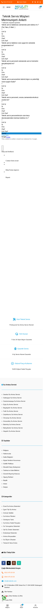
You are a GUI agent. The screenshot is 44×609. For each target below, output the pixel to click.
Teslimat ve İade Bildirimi (11, 470)
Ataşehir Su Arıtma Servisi (11, 431)
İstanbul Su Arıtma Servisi (11, 394)
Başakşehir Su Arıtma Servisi (12, 408)
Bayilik (5, 480)
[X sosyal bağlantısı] (35, 2)
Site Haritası (8, 591)
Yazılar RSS (8, 600)
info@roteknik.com (10, 581)
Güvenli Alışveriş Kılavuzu (11, 474)
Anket (5, 484)
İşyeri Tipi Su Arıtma (9, 509)
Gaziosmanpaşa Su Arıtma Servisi (14, 401)
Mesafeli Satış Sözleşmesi (11, 467)
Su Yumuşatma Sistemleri (11, 526)
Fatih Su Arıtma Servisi (10, 411)
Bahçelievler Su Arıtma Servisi (13, 428)
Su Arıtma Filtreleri (9, 516)
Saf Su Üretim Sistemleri (11, 529)
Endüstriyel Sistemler (10, 533)
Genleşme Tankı (8, 519)
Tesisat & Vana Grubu (10, 543)
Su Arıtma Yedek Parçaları (11, 523)
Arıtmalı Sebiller (8, 513)
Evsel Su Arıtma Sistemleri (11, 506)
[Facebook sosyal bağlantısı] (32, 2)
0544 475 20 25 (9, 577)
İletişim (5, 487)
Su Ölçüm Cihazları (9, 539)
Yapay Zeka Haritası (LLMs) (13, 596)
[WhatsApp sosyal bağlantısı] (40, 2)
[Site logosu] (21, 7)
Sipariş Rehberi (8, 477)
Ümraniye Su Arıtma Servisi (12, 418)
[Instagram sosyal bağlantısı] (38, 2)
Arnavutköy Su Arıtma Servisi (12, 421)
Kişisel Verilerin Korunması (11, 460)
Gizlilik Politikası (8, 463)
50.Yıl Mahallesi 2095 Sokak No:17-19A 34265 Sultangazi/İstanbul (23, 586)
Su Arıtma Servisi (9, 385)
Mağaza (5, 450)
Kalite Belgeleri (8, 457)
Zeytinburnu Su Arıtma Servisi (13, 414)
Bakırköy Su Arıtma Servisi (11, 424)
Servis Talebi (22, 2)
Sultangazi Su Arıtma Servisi (12, 398)
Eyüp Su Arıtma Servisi (10, 404)
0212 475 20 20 (7, 2)
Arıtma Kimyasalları (9, 536)
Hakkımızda (7, 453)
